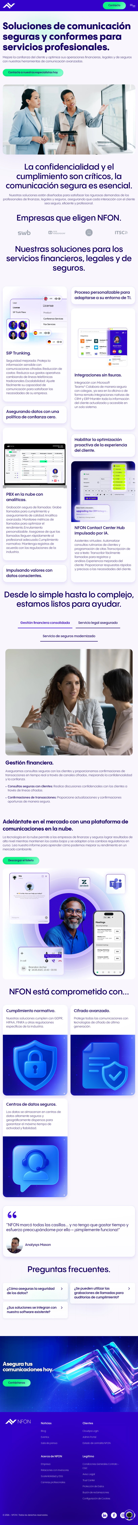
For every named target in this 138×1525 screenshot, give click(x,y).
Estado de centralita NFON (97, 1443)
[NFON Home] (9, 6)
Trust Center (89, 1480)
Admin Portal (89, 1437)
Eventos (45, 1437)
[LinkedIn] (105, 1515)
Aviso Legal (89, 1474)
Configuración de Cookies (96, 1498)
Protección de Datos (93, 1486)
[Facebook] (114, 1515)
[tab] (45, 623)
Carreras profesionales (53, 1482)
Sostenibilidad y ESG (52, 1476)
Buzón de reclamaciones (96, 1492)
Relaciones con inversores (55, 1470)
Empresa (45, 1464)
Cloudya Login (90, 1431)
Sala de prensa (49, 1443)
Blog (43, 1431)
